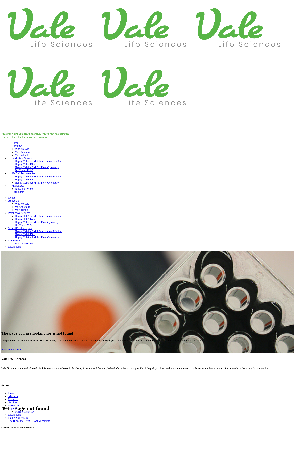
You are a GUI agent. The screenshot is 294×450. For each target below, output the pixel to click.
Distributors (14, 414)
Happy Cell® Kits (18, 417)
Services (12, 402)
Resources (13, 405)
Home (11, 393)
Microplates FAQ (24, 411)
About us (13, 396)
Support (12, 408)
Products (13, 399)
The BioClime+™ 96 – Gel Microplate (29, 420)
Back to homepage (11, 349)
